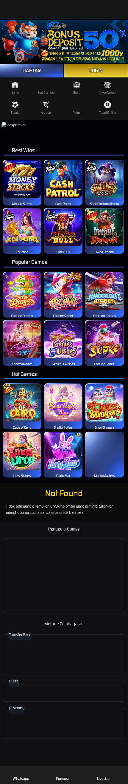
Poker (77, 113)
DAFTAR (32, 70)
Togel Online (107, 113)
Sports (15, 113)
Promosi (62, 778)
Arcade (46, 113)
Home (15, 93)
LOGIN (96, 70)
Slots (76, 93)
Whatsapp (21, 778)
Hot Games (46, 93)
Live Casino (107, 93)
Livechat (103, 778)
